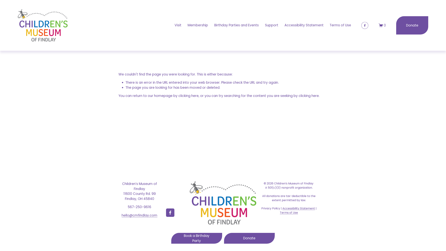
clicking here (188, 95)
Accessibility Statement (304, 25)
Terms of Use (340, 25)
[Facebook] (364, 25)
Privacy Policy (270, 208)
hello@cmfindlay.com (139, 215)
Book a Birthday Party (196, 238)
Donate (412, 25)
